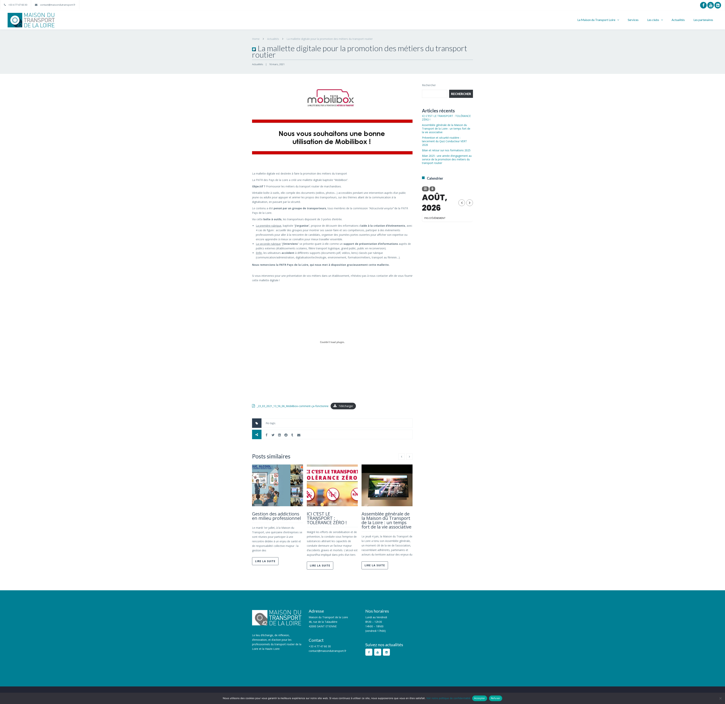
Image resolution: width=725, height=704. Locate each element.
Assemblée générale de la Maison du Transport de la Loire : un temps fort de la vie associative (386, 520)
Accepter (479, 698)
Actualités (678, 20)
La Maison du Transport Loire (596, 20)
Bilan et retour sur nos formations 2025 (446, 150)
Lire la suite (265, 561)
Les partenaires (703, 20)
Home (256, 39)
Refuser (496, 698)
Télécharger (346, 406)
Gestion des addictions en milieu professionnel (276, 516)
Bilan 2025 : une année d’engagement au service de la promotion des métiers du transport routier (447, 159)
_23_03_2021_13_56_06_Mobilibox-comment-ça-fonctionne (293, 406)
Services (633, 20)
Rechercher (429, 85)
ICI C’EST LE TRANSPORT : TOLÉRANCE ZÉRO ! (327, 518)
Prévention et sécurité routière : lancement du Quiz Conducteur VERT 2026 (444, 141)
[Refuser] (720, 698)
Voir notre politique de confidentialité (448, 698)
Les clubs (653, 20)
